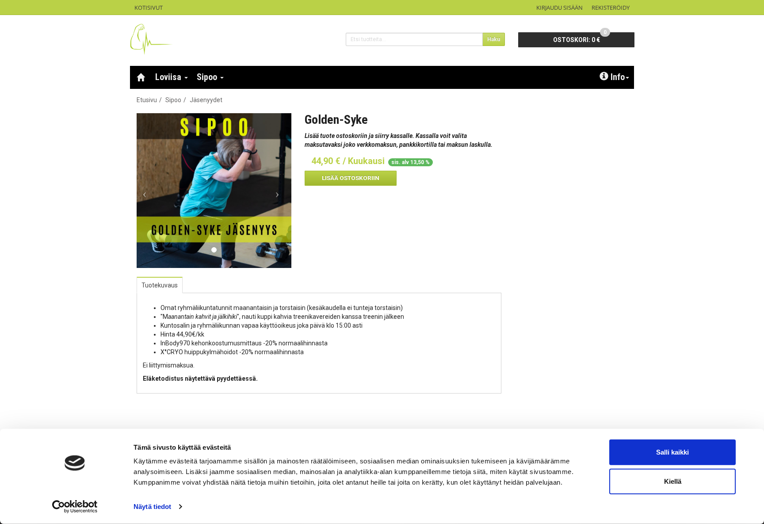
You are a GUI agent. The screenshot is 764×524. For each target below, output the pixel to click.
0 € (580, 37)
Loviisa (169, 77)
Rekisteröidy (611, 7)
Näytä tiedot (152, 506)
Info (618, 77)
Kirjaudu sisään (559, 7)
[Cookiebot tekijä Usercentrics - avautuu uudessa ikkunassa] (75, 506)
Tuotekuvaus (159, 285)
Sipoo (208, 77)
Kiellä (672, 481)
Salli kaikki (672, 452)
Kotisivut (148, 7)
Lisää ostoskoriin (350, 177)
